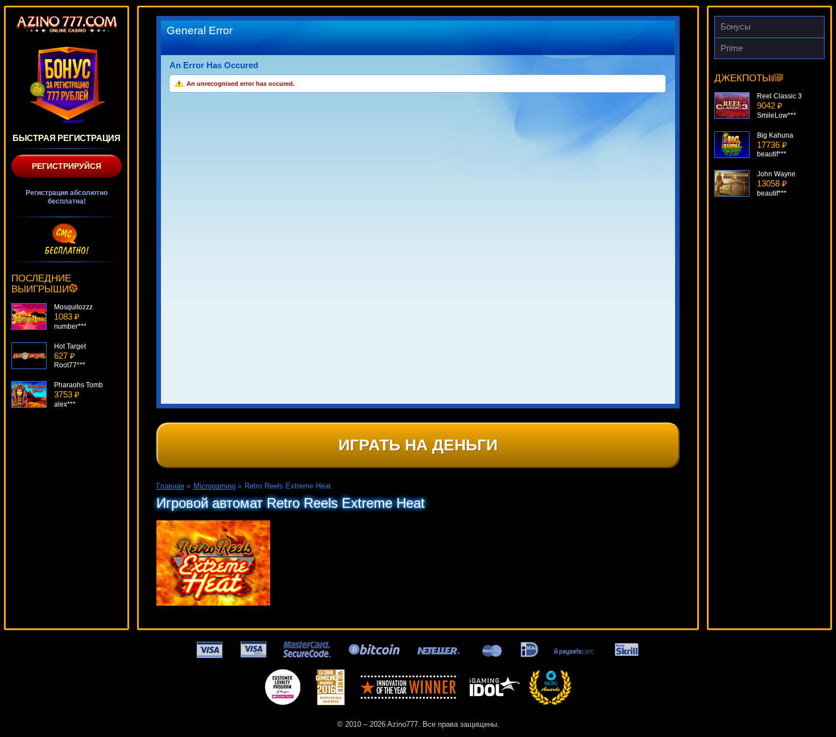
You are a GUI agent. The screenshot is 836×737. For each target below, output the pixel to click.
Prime (732, 48)
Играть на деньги (418, 445)
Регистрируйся (66, 166)
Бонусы (736, 26)
